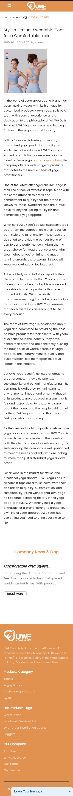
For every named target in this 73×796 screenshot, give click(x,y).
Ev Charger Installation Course (25, 728)
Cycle (8, 698)
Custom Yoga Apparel (19, 691)
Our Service (12, 770)
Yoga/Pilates (13, 685)
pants (37, 160)
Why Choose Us (15, 757)
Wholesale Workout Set (20, 721)
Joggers (9, 734)
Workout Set (12, 715)
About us (10, 751)
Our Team (11, 764)
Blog (24, 17)
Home (14, 17)
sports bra (53, 160)
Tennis (8, 679)
